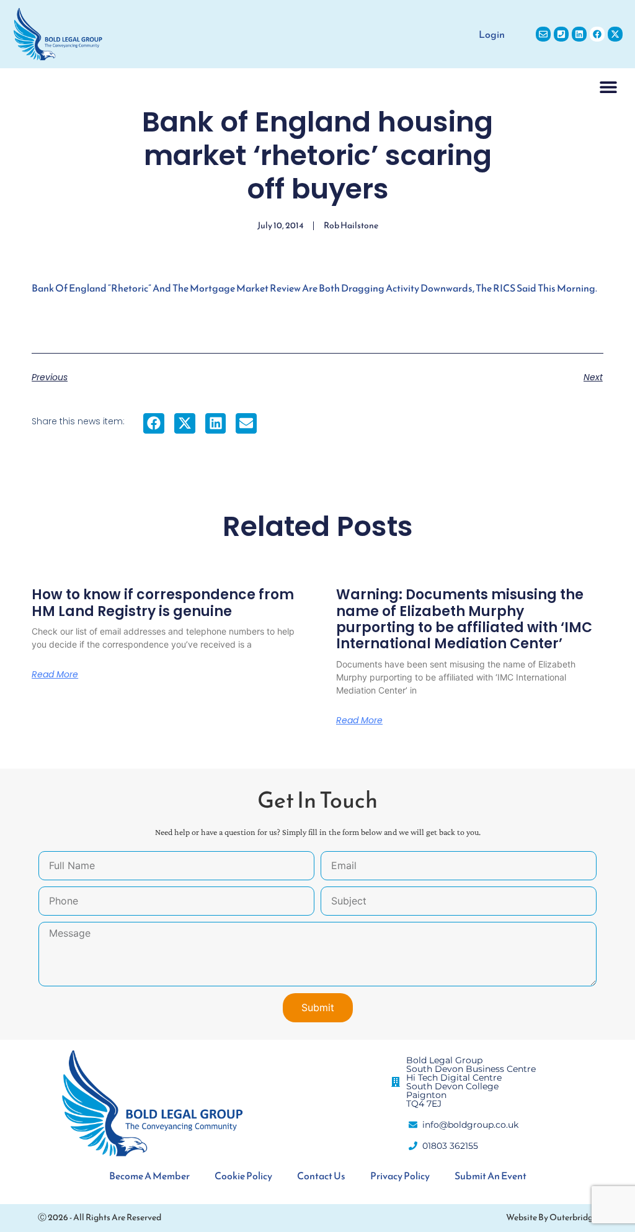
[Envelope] (543, 34)
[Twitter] (615, 34)
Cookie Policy (243, 1175)
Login (492, 34)
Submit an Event (490, 1175)
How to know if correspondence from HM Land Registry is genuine (163, 602)
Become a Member (149, 1175)
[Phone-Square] (561, 34)
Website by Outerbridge (551, 1217)
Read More (55, 674)
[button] (609, 86)
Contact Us (321, 1175)
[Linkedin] (579, 34)
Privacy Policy (400, 1175)
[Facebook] (597, 34)
